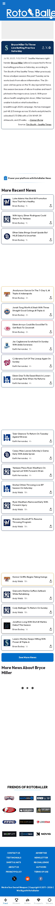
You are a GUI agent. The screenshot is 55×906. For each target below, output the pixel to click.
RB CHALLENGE (41, 862)
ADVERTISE (41, 853)
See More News (27, 657)
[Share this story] (43, 48)
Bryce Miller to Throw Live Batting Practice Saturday (23, 47)
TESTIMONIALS (13, 857)
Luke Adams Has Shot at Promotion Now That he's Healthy (29, 200)
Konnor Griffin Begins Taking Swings (29, 576)
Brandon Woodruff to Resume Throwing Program (27, 520)
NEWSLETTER (41, 857)
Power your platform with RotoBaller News (29, 178)
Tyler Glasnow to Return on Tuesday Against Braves (30, 435)
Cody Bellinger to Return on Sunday (30, 607)
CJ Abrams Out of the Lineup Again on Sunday (31, 360)
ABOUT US (14, 867)
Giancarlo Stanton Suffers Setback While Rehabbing (29, 592)
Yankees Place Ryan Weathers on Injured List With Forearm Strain (29, 469)
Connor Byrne (36, 120)
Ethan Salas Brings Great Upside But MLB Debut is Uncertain (30, 234)
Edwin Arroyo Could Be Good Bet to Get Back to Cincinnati (30, 326)
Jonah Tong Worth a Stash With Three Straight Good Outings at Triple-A (30, 309)
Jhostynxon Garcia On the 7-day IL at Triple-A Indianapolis (31, 292)
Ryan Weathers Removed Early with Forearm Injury (30, 503)
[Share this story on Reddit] (49, 48)
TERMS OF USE (41, 872)
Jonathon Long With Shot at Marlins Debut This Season (29, 623)
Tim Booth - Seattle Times (38, 124)
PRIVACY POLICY (14, 872)
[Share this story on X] (46, 48)
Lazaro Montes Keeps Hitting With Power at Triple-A (29, 640)
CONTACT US (13, 853)
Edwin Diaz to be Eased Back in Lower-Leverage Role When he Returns (31, 377)
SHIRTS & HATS (13, 862)
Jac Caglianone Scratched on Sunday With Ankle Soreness (30, 343)
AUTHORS (41, 867)
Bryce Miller (17, 62)
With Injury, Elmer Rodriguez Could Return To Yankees (29, 217)
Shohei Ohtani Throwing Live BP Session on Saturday (28, 486)
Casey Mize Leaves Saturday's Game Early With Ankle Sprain (30, 452)
